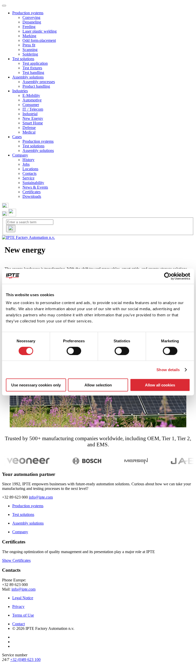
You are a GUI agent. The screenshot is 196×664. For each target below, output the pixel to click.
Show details (168, 369)
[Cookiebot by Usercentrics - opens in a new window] (167, 276)
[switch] (74, 351)
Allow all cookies (160, 385)
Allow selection (98, 385)
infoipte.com (41, 497)
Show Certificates (16, 560)
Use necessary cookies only (36, 385)
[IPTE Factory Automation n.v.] (28, 237)
